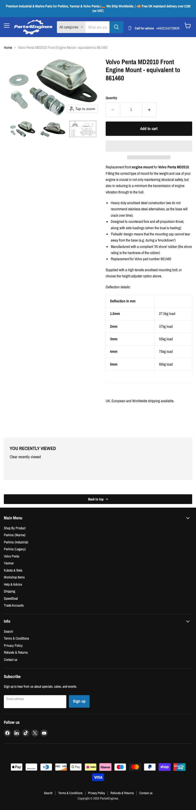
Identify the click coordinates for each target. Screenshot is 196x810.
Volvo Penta (11, 556)
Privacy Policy (13, 645)
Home (8, 47)
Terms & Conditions (16, 638)
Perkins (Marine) (15, 534)
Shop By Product (15, 528)
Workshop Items (14, 577)
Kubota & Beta (13, 570)
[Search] (116, 27)
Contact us (10, 659)
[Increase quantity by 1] (149, 109)
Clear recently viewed (25, 457)
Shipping (9, 591)
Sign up (79, 701)
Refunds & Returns (16, 652)
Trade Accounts (14, 605)
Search (8, 631)
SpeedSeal (11, 598)
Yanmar (9, 563)
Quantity (111, 98)
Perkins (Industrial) (16, 542)
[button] (22, 129)
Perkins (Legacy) (15, 548)
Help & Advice (13, 584)
